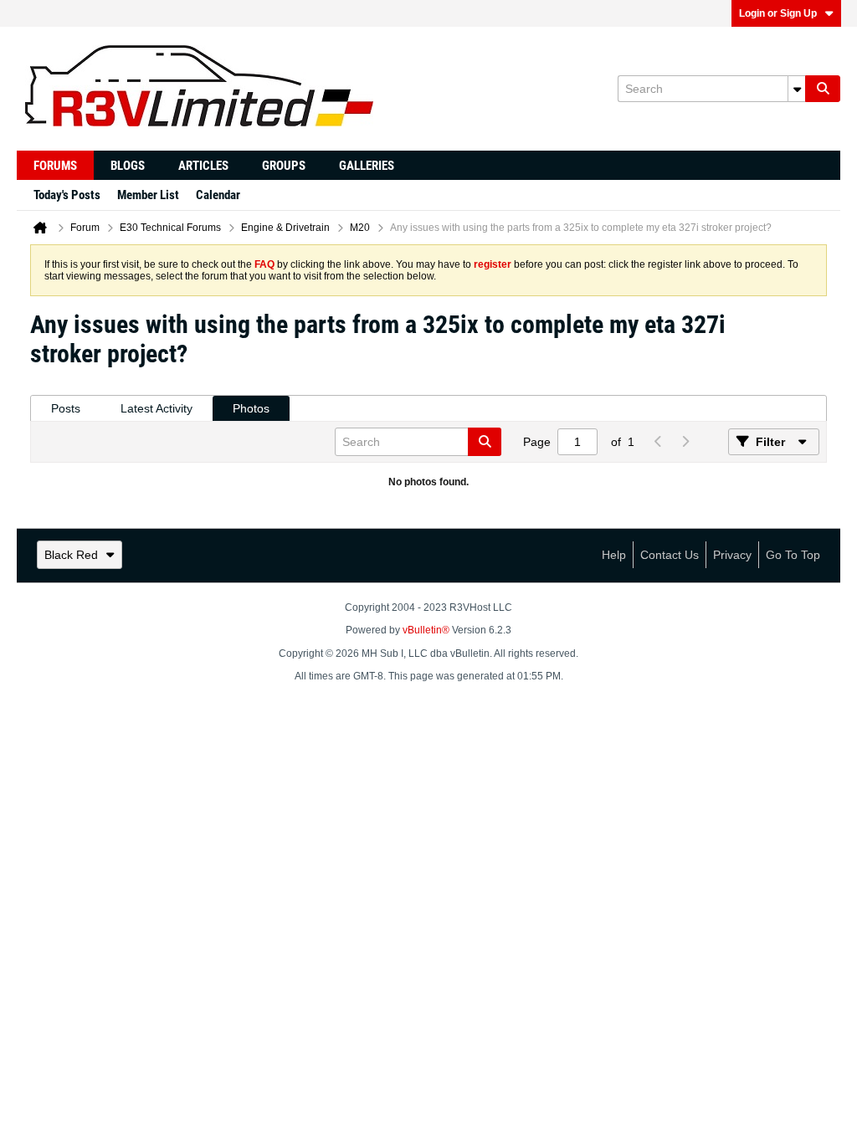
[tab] (65, 409)
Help (614, 554)
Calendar (218, 194)
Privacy (732, 554)
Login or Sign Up (778, 13)
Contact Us (669, 554)
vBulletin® (426, 630)
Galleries (366, 165)
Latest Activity (156, 408)
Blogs (127, 165)
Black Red (71, 554)
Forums (55, 165)
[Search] (822, 88)
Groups (283, 165)
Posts (65, 408)
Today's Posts (66, 194)
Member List (148, 194)
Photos (251, 408)
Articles (203, 165)
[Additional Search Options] (797, 88)
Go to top (793, 554)
